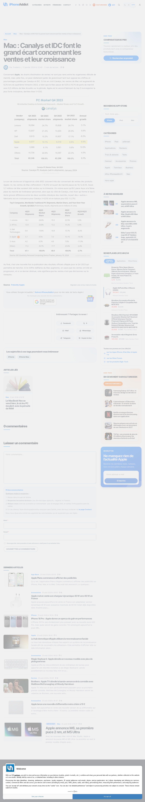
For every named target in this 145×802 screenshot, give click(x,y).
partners (17, 775)
